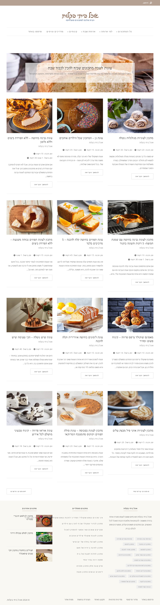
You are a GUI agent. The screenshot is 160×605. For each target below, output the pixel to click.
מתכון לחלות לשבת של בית (90, 554)
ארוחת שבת (89, 32)
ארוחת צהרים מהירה (124, 539)
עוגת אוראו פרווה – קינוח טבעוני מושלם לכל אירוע (33, 432)
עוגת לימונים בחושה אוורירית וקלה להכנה (82, 339)
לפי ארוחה (106, 32)
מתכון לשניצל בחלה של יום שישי (87, 542)
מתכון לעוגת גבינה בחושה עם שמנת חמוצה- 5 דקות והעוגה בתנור (132, 241)
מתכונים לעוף (145, 581)
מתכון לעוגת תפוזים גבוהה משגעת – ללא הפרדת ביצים (31, 241)
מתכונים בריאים (125, 555)
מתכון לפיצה (129, 544)
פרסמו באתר (35, 32)
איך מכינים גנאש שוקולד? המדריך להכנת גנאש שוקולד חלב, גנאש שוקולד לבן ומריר (64, 518)
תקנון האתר (99, 599)
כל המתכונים (125, 32)
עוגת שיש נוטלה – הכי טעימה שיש (32, 337)
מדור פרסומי (132, 599)
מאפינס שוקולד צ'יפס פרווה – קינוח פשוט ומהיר (132, 339)
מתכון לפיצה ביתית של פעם (90, 548)
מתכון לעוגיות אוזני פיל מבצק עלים (133, 430)
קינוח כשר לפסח (144, 587)
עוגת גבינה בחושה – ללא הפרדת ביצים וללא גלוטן (30, 140)
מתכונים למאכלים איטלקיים (140, 576)
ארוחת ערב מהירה (144, 539)
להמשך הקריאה (41, 184)
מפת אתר (69, 599)
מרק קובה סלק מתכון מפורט (90, 566)
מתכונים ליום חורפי (143, 571)
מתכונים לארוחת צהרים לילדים (139, 565)
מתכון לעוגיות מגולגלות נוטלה (136, 138)
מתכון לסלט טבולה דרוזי (21, 533)
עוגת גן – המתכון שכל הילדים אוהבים (81, 138)
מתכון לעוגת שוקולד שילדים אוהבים (86, 536)
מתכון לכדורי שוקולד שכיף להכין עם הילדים (82, 524)
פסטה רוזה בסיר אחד (93, 560)
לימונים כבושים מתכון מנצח (90, 572)
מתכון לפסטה (145, 549)
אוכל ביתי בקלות (45, 146)
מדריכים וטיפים (55, 32)
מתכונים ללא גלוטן (124, 571)
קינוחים (73, 32)
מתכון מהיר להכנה (128, 549)
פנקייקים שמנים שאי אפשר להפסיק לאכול (83, 530)
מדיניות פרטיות (115, 599)
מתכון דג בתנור (144, 544)
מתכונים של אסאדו (128, 581)
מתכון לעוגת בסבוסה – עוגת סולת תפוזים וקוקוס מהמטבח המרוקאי (83, 432)
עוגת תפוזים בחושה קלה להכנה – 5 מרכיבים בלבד (82, 241)
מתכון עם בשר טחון (143, 555)
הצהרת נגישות (83, 599)
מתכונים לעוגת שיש (117, 576)
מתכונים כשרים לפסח (142, 560)
